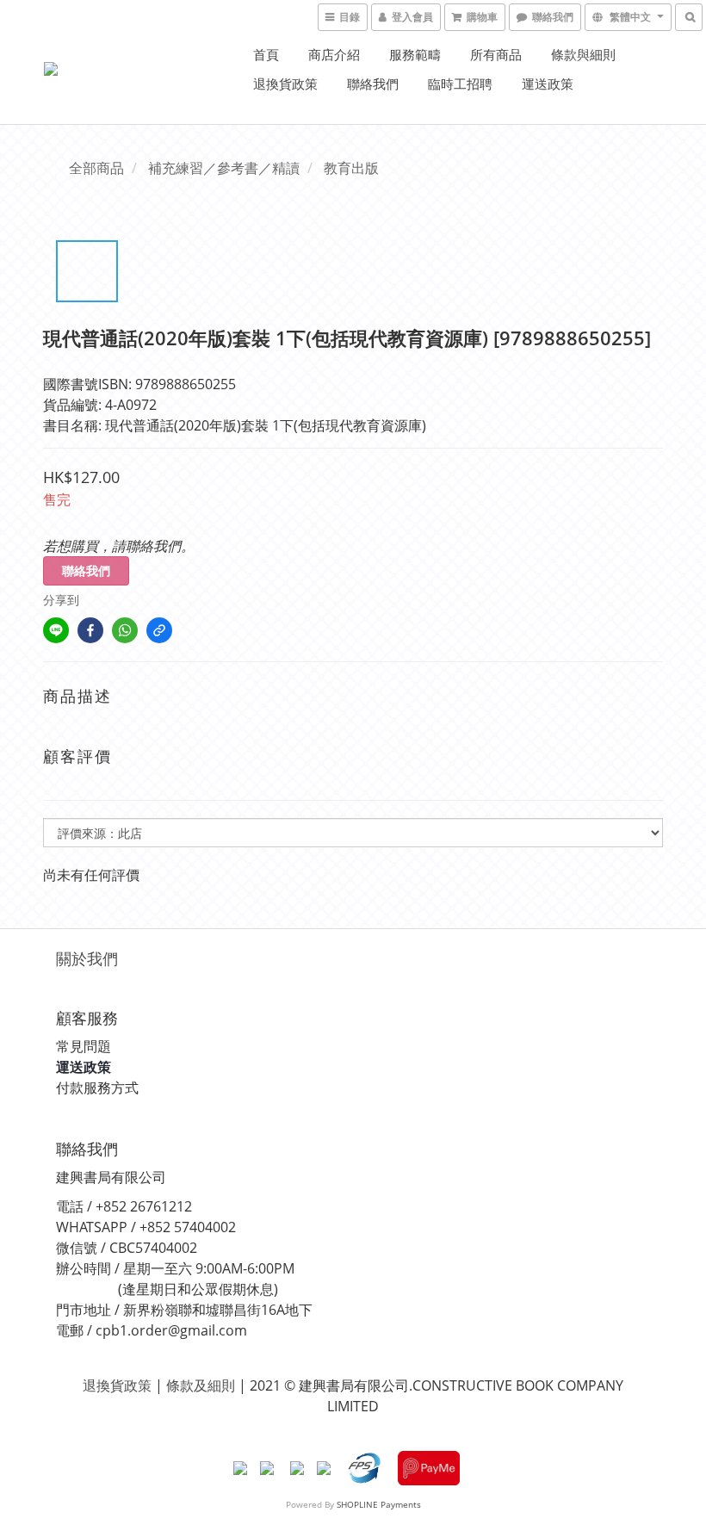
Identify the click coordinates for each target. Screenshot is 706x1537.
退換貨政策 (285, 83)
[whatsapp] (125, 630)
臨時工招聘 (460, 83)
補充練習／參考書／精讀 (224, 167)
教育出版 (351, 167)
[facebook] (90, 630)
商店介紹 (334, 54)
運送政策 (547, 83)
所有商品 (496, 54)
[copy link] (159, 630)
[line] (56, 630)
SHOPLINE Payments (379, 1504)
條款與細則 (583, 54)
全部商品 (96, 167)
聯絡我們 (373, 83)
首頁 (266, 54)
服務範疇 (415, 54)
